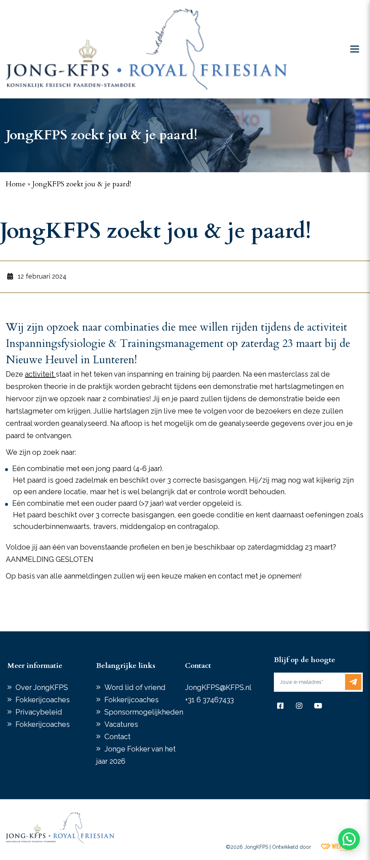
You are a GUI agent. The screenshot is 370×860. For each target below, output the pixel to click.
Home (16, 184)
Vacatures (121, 724)
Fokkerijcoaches (43, 699)
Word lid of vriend (134, 687)
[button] (349, 839)
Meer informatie (35, 665)
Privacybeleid (39, 712)
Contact (117, 736)
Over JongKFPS (42, 687)
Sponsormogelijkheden (143, 712)
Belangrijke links (125, 665)
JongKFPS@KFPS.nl (218, 687)
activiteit (40, 374)
